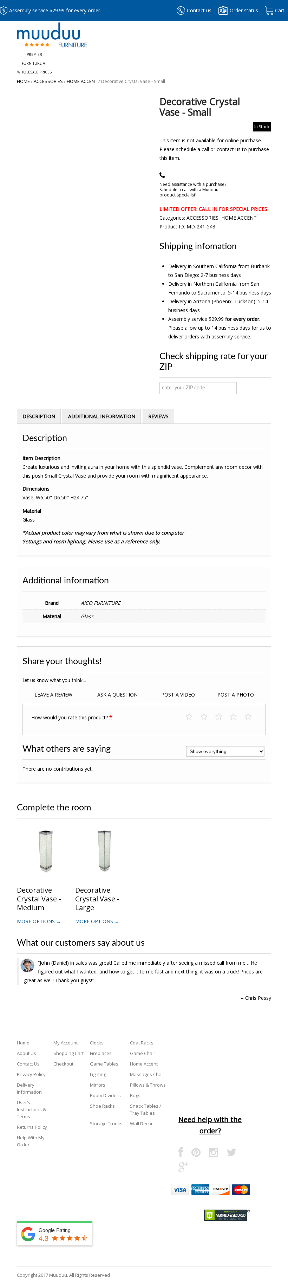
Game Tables (104, 1064)
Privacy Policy (31, 1074)
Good (237, 717)
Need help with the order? (210, 1125)
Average (222, 717)
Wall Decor (141, 1123)
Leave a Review (53, 694)
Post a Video (178, 694)
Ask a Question (117, 694)
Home (23, 81)
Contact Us (28, 1064)
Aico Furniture (100, 603)
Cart (279, 10)
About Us (26, 1053)
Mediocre (207, 717)
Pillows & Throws (148, 1085)
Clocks (97, 1043)
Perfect (251, 717)
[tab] (39, 416)
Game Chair (142, 1053)
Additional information (101, 416)
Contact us (199, 10)
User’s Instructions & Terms (31, 1109)
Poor (192, 717)
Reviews (158, 416)
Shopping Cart (68, 1053)
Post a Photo (235, 694)
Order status (244, 10)
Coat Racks (141, 1043)
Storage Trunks (106, 1123)
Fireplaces (101, 1053)
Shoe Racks (102, 1106)
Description (38, 416)
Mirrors (97, 1085)
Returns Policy (32, 1127)
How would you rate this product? (71, 717)
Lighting (98, 1074)
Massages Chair (147, 1074)
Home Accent (82, 81)
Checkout (63, 1064)
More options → (39, 921)
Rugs (135, 1095)
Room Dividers (105, 1095)
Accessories (48, 81)
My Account (65, 1043)
